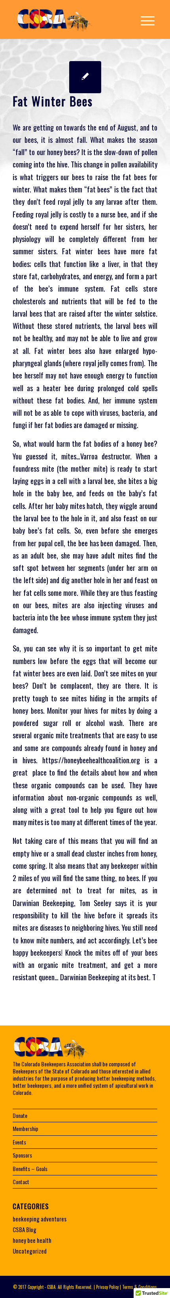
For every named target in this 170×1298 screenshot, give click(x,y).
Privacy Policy (107, 1287)
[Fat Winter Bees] (85, 77)
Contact (21, 1181)
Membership (25, 1128)
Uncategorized (30, 1250)
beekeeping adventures (39, 1218)
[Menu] (144, 20)
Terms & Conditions (139, 1287)
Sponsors (22, 1155)
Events (19, 1142)
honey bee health (32, 1240)
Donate (20, 1115)
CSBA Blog (24, 1229)
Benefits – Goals (30, 1168)
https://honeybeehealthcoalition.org (91, 760)
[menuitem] (144, 20)
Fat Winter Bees (53, 101)
